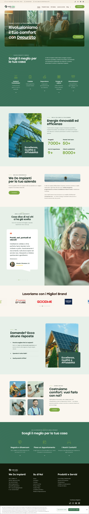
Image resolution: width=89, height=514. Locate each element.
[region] (44, 510)
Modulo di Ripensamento (39, 491)
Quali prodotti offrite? (19, 358)
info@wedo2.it (14, 484)
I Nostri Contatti (69, 447)
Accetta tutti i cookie (74, 509)
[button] (24, 342)
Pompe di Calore (62, 486)
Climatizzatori (61, 482)
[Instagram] (78, 1)
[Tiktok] (75, 1)
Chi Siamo (35, 480)
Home (34, 478)
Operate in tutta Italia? (20, 353)
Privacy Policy (36, 486)
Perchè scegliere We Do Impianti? (23, 342)
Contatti (35, 482)
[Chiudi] (86, 509)
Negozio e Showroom (20, 447)
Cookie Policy (36, 488)
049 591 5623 (14, 482)
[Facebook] (80, 1)
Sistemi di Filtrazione (63, 480)
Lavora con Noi (37, 484)
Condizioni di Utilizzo (38, 489)
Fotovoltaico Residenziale (64, 478)
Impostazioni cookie (62, 509)
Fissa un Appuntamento (44, 447)
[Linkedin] (83, 1)
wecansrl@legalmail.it (16, 488)
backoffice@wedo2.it (14, 486)
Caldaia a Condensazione (64, 484)
